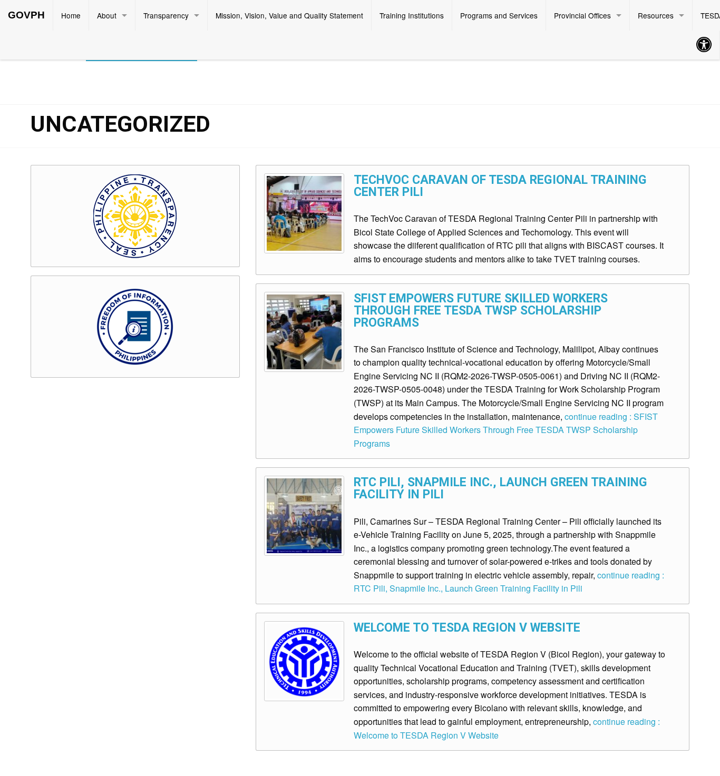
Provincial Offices (582, 15)
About (106, 15)
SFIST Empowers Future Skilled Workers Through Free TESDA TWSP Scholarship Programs (481, 310)
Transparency (166, 15)
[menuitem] (26, 15)
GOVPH (26, 15)
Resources (656, 15)
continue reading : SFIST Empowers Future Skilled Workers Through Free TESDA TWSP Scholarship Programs (506, 429)
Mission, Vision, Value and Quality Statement (289, 15)
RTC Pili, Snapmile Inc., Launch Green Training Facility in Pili (500, 488)
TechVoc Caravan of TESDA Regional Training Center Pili (500, 186)
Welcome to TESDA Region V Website (467, 628)
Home (71, 15)
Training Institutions (412, 15)
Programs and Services (499, 15)
